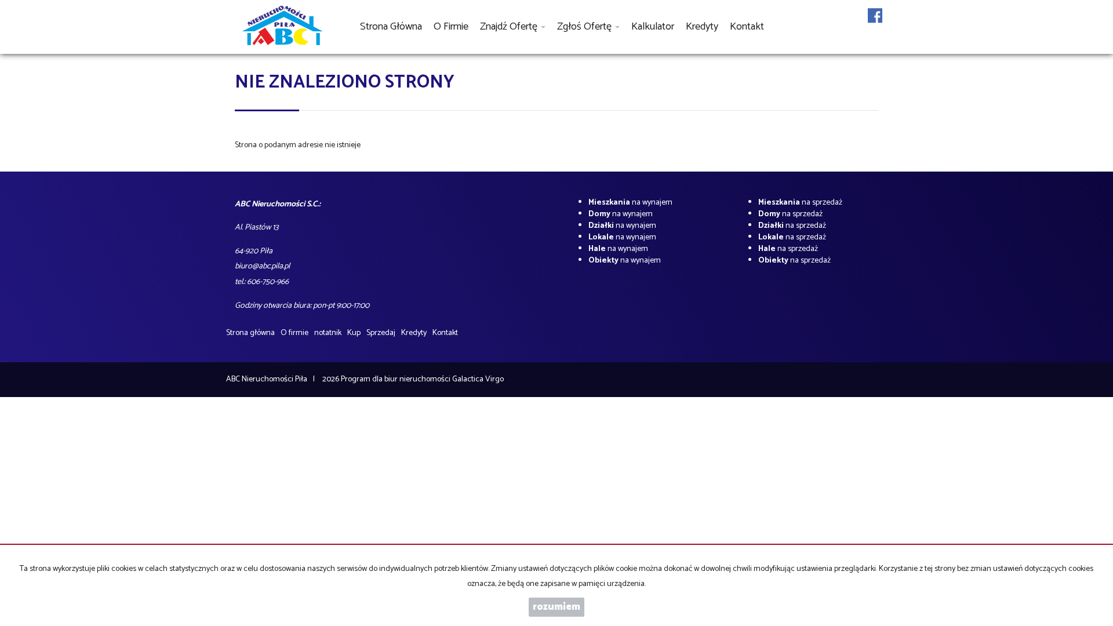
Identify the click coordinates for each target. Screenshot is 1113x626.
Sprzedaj (380, 333)
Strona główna (391, 26)
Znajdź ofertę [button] (510, 26)
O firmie (451, 26)
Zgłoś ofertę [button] (585, 26)
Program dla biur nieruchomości (396, 379)
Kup (354, 333)
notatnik (327, 333)
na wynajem (630, 202)
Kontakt (747, 26)
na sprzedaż (800, 202)
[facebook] (875, 23)
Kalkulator (652, 26)
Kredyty (702, 26)
